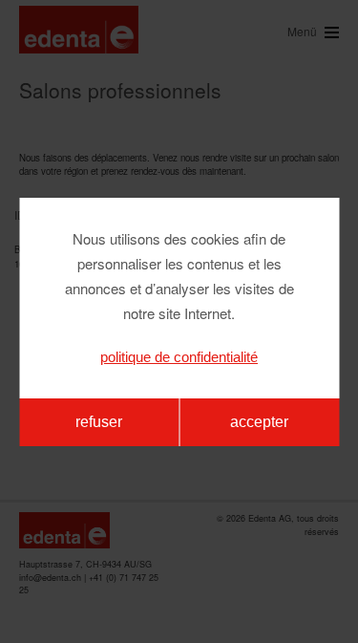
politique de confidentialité (179, 357)
